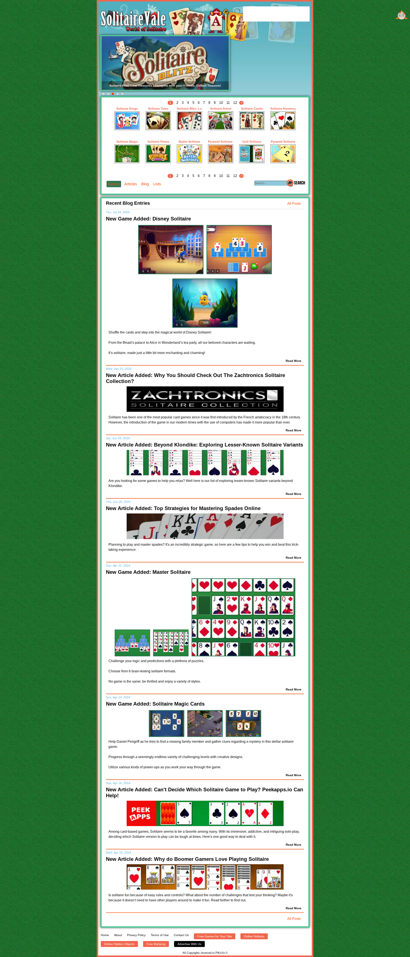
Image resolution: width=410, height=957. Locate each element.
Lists (157, 184)
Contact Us (181, 935)
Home (105, 935)
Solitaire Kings (127, 108)
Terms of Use (160, 935)
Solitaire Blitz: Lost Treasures (189, 108)
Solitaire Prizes (158, 141)
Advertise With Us (189, 944)
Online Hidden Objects (119, 944)
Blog (145, 184)
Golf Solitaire (251, 141)
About (118, 935)
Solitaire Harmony (283, 108)
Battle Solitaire (189, 141)
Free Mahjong (155, 944)
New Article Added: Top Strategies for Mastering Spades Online (183, 508)
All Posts (294, 203)
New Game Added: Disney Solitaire (148, 219)
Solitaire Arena (220, 108)
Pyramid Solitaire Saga (220, 141)
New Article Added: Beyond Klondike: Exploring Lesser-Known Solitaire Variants (204, 445)
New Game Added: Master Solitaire (148, 572)
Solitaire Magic (127, 141)
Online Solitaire (254, 936)
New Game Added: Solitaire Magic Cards (155, 704)
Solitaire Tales (158, 108)
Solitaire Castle (252, 108)
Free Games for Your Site (214, 936)
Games (114, 184)
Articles (130, 184)
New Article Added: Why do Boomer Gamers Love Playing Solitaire (187, 859)
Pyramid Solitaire (283, 141)
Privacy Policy (136, 935)
